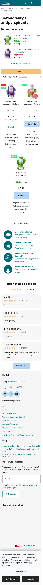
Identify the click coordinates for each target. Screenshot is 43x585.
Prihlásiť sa (11, 494)
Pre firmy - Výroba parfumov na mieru (17, 435)
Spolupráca (7, 431)
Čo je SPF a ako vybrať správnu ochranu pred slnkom (20, 455)
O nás (4, 406)
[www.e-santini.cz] (14, 545)
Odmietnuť (10, 579)
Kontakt (5, 410)
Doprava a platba (9, 420)
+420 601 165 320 (15, 387)
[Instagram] (11, 394)
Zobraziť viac (21, 366)
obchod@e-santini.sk (17, 381)
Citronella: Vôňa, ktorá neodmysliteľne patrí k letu (21, 450)
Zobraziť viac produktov (20, 63)
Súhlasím (31, 579)
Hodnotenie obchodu (21, 284)
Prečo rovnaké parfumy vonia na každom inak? (21, 446)
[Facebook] (5, 394)
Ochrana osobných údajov (12, 428)
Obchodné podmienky (11, 424)
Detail (11, 127)
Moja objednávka (9, 413)
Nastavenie (21, 571)
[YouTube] (17, 394)
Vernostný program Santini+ (14, 417)
